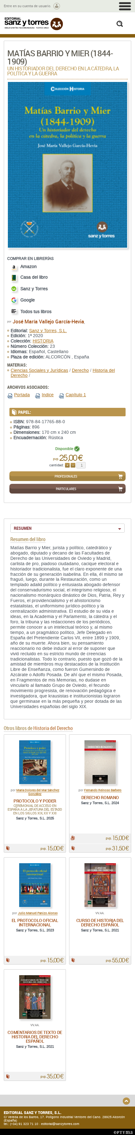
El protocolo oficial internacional (35, 922)
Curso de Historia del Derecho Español (100, 922)
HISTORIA (43, 341)
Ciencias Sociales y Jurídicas (39, 370)
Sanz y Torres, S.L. (48, 330)
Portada (22, 395)
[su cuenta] (56, 6)
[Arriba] (126, 1101)
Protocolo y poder (35, 801)
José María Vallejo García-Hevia (48, 321)
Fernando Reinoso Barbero (103, 790)
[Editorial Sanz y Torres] (33, 24)
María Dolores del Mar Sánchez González (37, 792)
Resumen (22, 528)
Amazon (28, 266)
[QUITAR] (73, 465)
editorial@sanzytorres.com (60, 1124)
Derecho (80, 370)
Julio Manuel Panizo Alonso (38, 913)
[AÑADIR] (67, 465)
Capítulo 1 (76, 395)
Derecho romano (100, 797)
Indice (48, 395)
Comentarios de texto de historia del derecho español (35, 1036)
